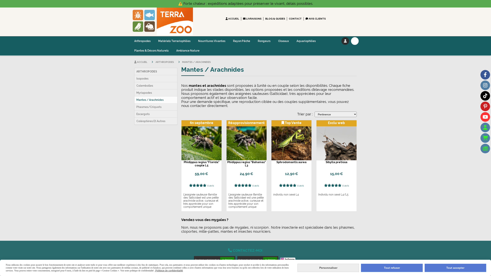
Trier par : (305, 114)
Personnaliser (328, 267)
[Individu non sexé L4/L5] (336, 140)
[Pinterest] (485, 106)
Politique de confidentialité (169, 270)
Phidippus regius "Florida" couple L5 (201, 163)
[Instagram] (485, 85)
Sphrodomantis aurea (291, 162)
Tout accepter (455, 267)
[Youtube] (485, 117)
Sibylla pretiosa (336, 162)
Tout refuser (392, 267)
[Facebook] (485, 75)
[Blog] (485, 148)
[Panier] (485, 138)
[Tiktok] (485, 96)
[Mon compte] (485, 127)
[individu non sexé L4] (291, 140)
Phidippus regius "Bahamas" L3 (246, 163)
